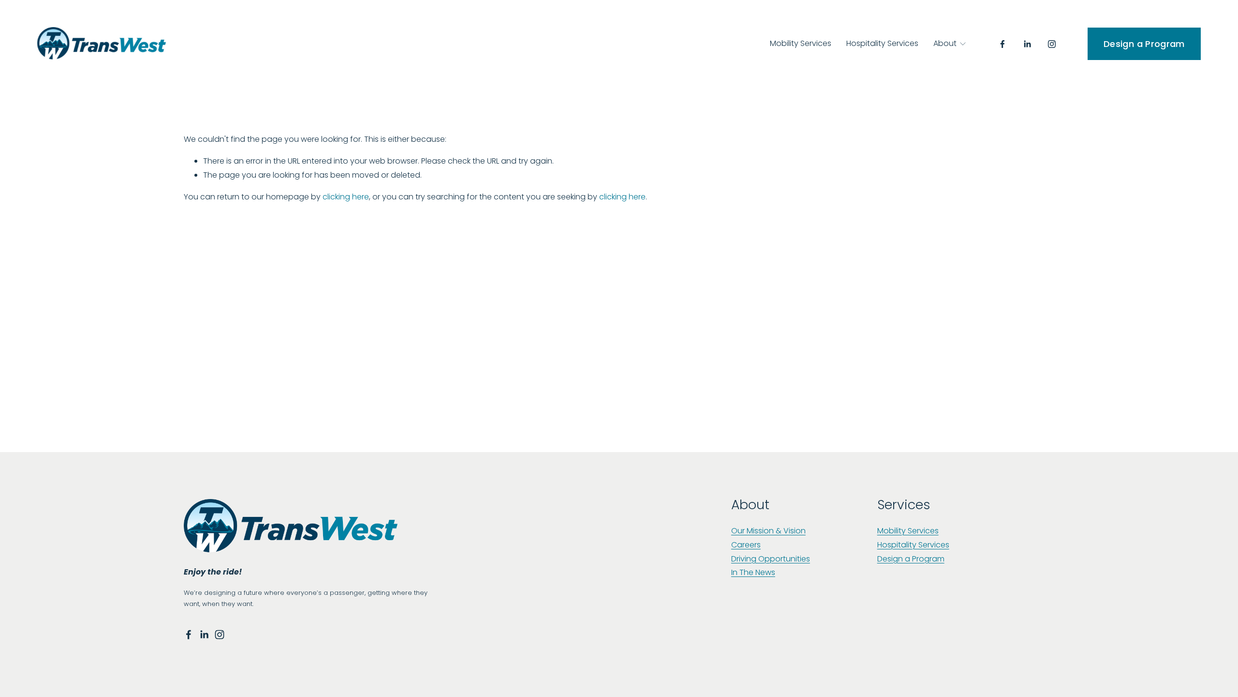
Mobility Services (800, 43)
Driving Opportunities (770, 558)
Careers (746, 544)
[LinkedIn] (1027, 44)
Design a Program (1144, 44)
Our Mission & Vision (768, 530)
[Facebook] (1002, 44)
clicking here (346, 196)
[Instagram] (1052, 44)
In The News (753, 572)
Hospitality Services (882, 43)
